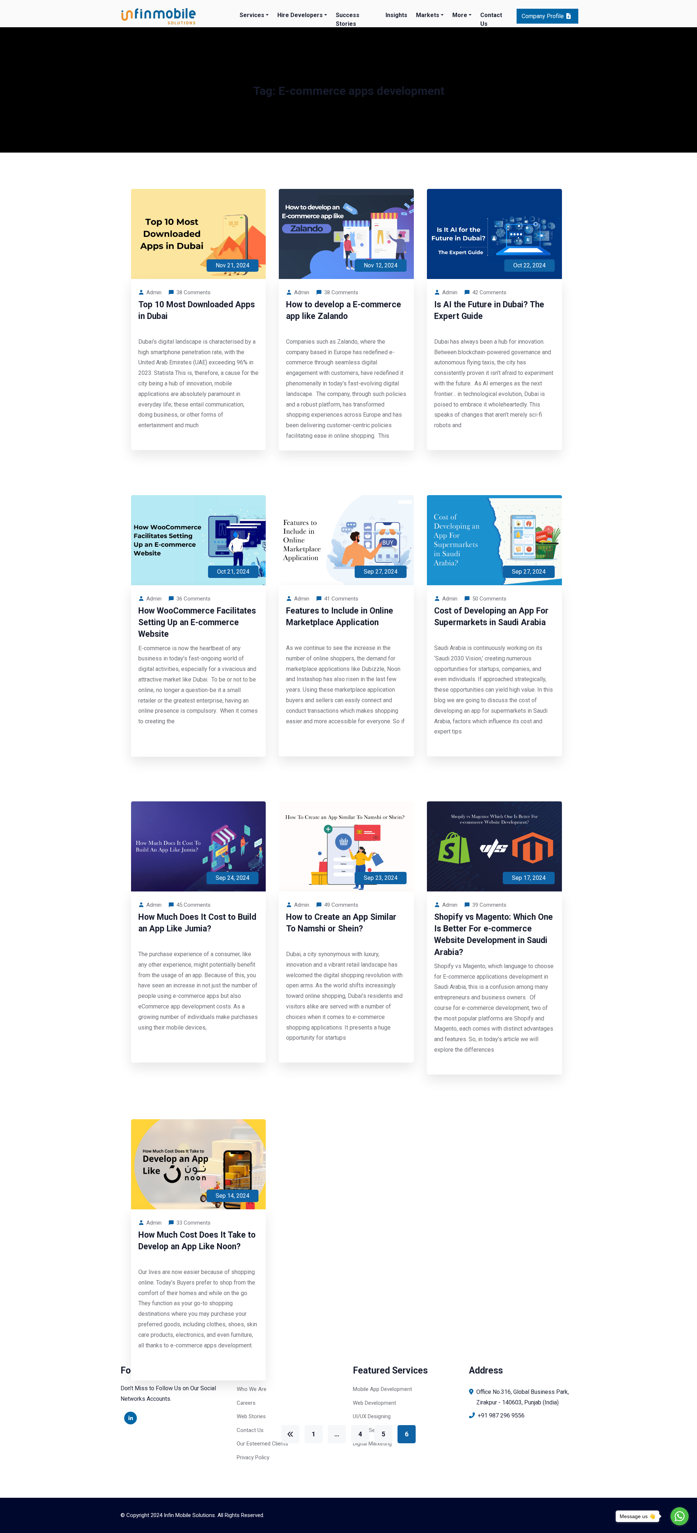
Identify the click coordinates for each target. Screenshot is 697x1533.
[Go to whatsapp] (679, 1516)
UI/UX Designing (372, 1416)
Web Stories (251, 1416)
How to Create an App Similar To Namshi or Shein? (341, 923)
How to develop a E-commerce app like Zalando (343, 310)
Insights (396, 15)
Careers (246, 1403)
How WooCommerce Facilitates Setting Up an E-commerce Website (197, 622)
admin (154, 292)
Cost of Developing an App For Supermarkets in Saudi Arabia (491, 616)
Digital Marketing (372, 1443)
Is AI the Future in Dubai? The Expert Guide (489, 310)
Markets (427, 15)
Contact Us (491, 19)
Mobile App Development (382, 1389)
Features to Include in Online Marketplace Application (339, 616)
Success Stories (347, 19)
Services (252, 15)
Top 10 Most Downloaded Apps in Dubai (196, 310)
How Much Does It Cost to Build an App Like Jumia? (197, 923)
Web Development (374, 1403)
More (459, 15)
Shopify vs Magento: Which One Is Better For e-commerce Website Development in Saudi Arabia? (493, 934)
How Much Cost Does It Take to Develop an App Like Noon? (197, 1240)
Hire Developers (300, 15)
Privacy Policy (253, 1457)
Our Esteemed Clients (262, 1443)
